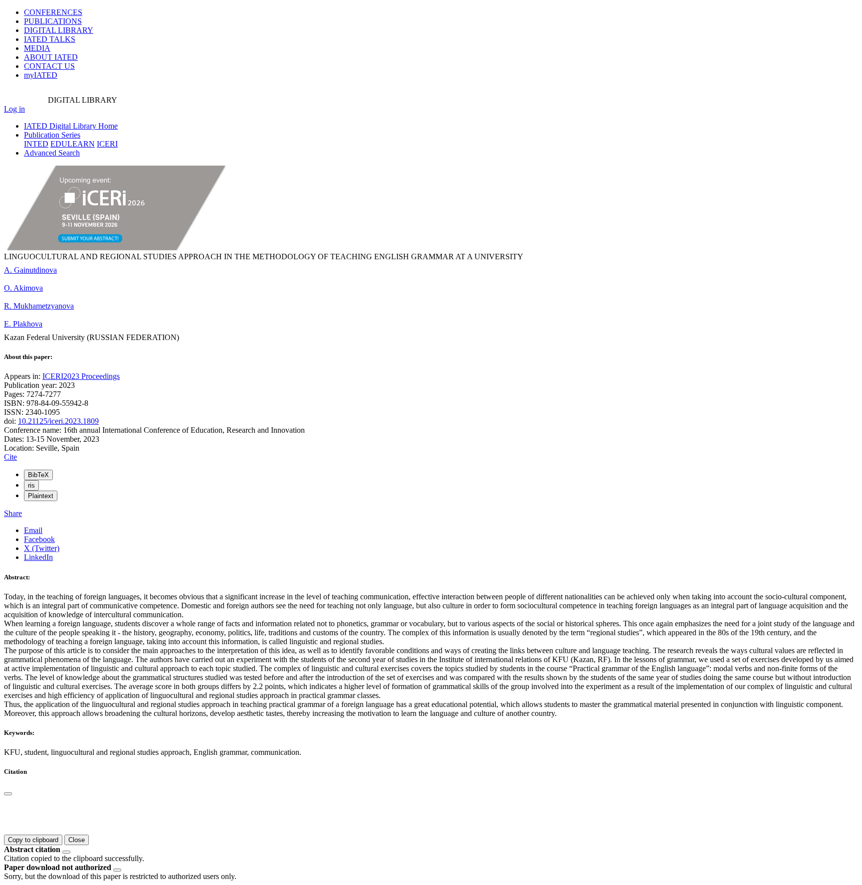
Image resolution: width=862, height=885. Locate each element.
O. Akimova (23, 288)
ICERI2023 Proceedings (81, 376)
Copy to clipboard (33, 840)
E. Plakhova (23, 324)
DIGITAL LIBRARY (58, 30)
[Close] (8, 793)
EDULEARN (72, 144)
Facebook (39, 539)
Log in (14, 109)
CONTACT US (49, 66)
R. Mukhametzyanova (39, 306)
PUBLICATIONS (53, 21)
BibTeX (38, 475)
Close (76, 840)
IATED (49, 39)
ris (31, 485)
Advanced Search (52, 153)
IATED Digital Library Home (71, 126)
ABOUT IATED (51, 57)
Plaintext (40, 496)
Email (33, 530)
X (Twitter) (41, 548)
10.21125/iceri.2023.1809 (58, 421)
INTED (36, 144)
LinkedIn (38, 557)
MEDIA (37, 48)
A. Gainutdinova (30, 270)
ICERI (107, 144)
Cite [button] (10, 457)
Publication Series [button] (52, 135)
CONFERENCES (53, 12)
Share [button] (13, 513)
